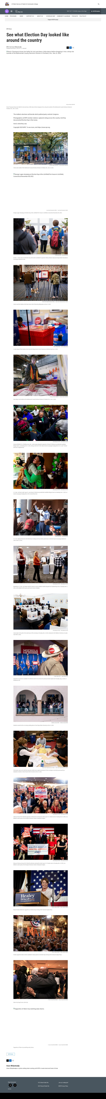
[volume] (11, 11)
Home (6, 16)
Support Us (30, 16)
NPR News (9, 29)
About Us (40, 16)
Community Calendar (63, 16)
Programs (13, 16)
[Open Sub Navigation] (17, 16)
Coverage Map (50, 16)
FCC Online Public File (43, 1082)
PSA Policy (83, 16)
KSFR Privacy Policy (63, 1086)
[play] (7, 11)
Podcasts (75, 16)
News (21, 16)
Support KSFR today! (53, 19)
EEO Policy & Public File (43, 1086)
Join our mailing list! (63, 1082)
